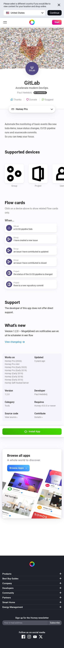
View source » (11, 417)
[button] (24, 12)
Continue (54, 12)
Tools (7, 406)
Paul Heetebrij (40, 394)
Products (6, 574)
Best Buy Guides (10, 578)
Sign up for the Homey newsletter (32, 618)
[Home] (32, 22)
